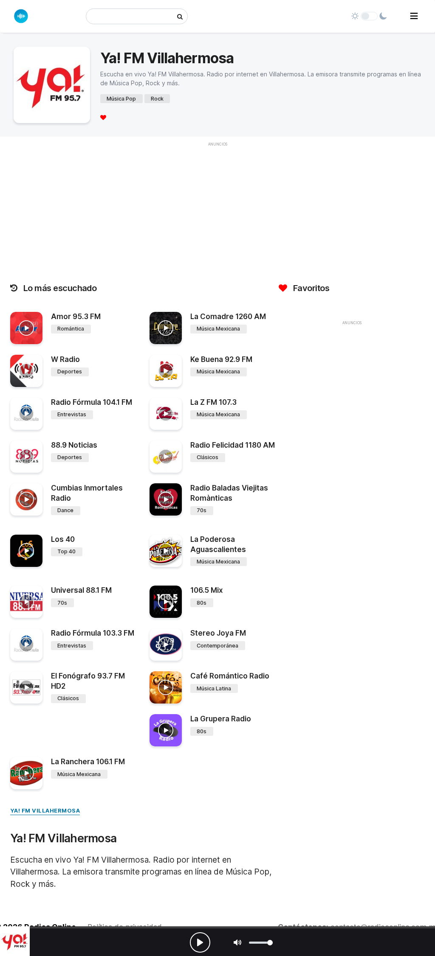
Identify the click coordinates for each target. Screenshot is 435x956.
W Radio (65, 359)
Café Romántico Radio (229, 676)
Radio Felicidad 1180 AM (232, 445)
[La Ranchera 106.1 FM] (26, 773)
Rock (157, 98)
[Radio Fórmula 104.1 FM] (26, 414)
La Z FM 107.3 (213, 402)
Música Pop (121, 98)
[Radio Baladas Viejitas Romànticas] (166, 499)
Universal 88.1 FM (81, 590)
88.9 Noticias (74, 445)
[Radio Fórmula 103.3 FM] (26, 644)
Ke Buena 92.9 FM (221, 359)
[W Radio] (26, 371)
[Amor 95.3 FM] (26, 328)
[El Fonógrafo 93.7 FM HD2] (26, 687)
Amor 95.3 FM (76, 316)
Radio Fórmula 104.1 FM (91, 402)
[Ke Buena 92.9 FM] (166, 371)
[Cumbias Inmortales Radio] (26, 499)
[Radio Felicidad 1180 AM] (166, 456)
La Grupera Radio (220, 719)
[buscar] (180, 16)
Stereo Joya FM (218, 633)
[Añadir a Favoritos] (35, 338)
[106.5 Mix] (166, 602)
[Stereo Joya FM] (166, 644)
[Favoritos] (103, 117)
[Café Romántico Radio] (166, 687)
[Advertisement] (352, 389)
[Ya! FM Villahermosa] (15, 941)
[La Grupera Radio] (166, 730)
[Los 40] (26, 551)
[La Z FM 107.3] (166, 414)
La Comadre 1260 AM (228, 316)
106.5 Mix (206, 590)
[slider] (261, 943)
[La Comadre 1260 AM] (166, 328)
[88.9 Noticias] (26, 456)
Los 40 (63, 539)
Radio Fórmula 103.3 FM (92, 633)
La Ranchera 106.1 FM (88, 761)
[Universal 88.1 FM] (26, 602)
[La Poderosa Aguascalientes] (166, 551)
